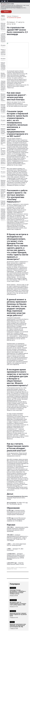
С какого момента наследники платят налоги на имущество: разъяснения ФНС (5, 161)
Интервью (15, 16)
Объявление (4, 19)
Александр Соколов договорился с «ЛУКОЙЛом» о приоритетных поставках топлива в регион (5, 108)
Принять (6, 11)
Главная (9, 16)
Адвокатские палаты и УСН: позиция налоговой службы (4, 131)
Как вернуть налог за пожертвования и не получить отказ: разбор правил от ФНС (5, 151)
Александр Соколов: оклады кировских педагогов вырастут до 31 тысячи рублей (5, 26)
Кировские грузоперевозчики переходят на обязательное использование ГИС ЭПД (18, 625)
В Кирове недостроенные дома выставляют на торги (5, 203)
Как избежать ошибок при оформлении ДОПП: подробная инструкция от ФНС (5, 141)
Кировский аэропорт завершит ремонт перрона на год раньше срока (5, 183)
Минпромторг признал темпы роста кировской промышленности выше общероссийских (5, 97)
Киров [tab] (3, 15)
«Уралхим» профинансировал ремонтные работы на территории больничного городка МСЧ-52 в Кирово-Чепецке (5, 86)
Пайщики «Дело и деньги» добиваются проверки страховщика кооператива (5, 66)
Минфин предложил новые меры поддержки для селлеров (5, 75)
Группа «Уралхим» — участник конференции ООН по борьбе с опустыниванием (5, 52)
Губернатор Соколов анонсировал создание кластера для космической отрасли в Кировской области (4, 214)
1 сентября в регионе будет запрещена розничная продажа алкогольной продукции (4, 37)
